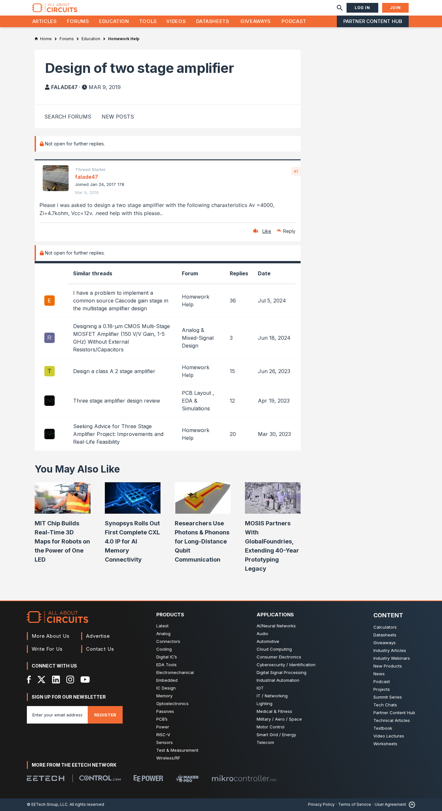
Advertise (98, 636)
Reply (289, 231)
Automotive (268, 641)
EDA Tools (166, 664)
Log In (362, 7)
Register (105, 714)
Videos (176, 21)
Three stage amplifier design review (116, 400)
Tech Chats (385, 704)
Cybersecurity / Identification (286, 664)
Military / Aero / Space (279, 719)
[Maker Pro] (187, 778)
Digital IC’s (166, 656)
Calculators (385, 627)
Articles (44, 21)
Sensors (164, 742)
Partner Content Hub (372, 21)
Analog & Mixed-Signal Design (198, 338)
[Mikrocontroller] (244, 778)
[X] (42, 679)
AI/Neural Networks (276, 625)
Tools (148, 21)
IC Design (166, 688)
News (379, 673)
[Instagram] (70, 679)
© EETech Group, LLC (47, 804)
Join (395, 7)
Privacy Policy (321, 804)
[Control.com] (100, 778)
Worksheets (385, 743)
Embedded (167, 680)
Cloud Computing (274, 649)
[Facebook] (29, 679)
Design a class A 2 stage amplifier (114, 371)
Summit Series (387, 697)
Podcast (294, 21)
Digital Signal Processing (281, 672)
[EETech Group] (45, 778)
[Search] (340, 8)
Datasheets (212, 21)
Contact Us (100, 649)
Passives (165, 711)
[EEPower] (148, 778)
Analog (163, 633)
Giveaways (255, 21)
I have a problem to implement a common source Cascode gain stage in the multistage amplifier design (120, 301)
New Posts (118, 116)
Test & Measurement (177, 750)
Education (114, 21)
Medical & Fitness (274, 711)
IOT (260, 688)
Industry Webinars (391, 658)
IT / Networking (272, 695)
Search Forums (67, 116)
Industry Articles (389, 650)
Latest (162, 625)
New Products (387, 665)
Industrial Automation (278, 680)
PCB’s (162, 719)
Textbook (382, 728)
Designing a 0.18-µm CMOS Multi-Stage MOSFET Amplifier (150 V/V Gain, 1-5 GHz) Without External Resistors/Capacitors (121, 338)
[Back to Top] (410, 805)
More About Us (51, 636)
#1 (296, 171)
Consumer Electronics (279, 656)
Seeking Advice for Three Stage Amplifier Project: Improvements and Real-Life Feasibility (118, 434)
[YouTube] (85, 679)
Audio (262, 633)
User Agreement (390, 804)
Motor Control (270, 726)
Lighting (264, 703)
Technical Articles (391, 720)
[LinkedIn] (56, 679)
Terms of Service (354, 804)
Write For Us (47, 649)
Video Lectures (388, 735)
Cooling (164, 649)
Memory (164, 695)
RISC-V (163, 734)
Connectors (168, 641)
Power (162, 726)
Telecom (265, 742)
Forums (78, 21)
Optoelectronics (172, 703)
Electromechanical (175, 672)
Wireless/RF (168, 757)
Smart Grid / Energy (276, 734)
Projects (381, 689)
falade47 (64, 87)
